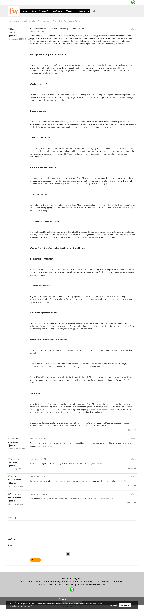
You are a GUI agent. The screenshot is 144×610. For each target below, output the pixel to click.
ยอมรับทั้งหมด (125, 605)
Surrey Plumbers (106, 498)
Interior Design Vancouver (47, 446)
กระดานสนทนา (14, 21)
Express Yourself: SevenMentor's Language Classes (59, 21)
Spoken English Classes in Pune (100, 409)
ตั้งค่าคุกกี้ (113, 605)
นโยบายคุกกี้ (28, 606)
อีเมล (11, 545)
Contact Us (44, 11)
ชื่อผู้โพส (12, 539)
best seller (58, 11)
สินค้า (34, 11)
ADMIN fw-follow (29, 21)
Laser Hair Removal (123, 481)
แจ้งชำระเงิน (84, 11)
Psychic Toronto (96, 463)
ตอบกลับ (36, 560)
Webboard (70, 11)
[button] (93, 11)
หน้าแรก (25, 11)
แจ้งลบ (133, 29)
